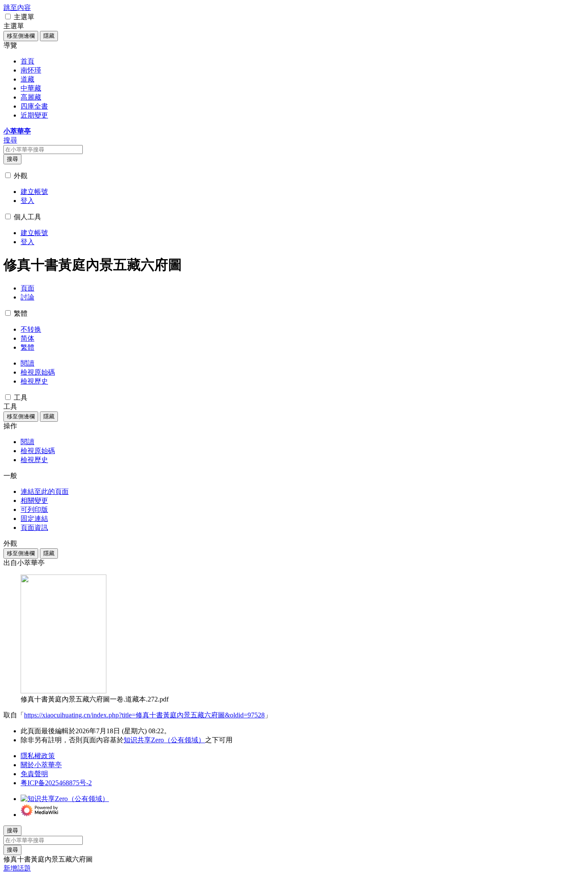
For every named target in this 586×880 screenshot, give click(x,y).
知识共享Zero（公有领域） (164, 740)
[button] (8, 16)
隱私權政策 (38, 755)
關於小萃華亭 (41, 764)
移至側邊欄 (21, 36)
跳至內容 (17, 7)
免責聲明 (34, 773)
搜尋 (12, 159)
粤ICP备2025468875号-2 (56, 782)
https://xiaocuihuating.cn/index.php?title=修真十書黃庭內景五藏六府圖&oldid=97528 (144, 715)
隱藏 (48, 36)
